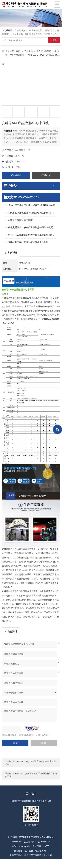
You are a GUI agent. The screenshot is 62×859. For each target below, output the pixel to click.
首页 (18, 51)
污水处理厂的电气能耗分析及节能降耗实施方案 (31, 205)
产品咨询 (16, 175)
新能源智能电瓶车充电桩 (20, 220)
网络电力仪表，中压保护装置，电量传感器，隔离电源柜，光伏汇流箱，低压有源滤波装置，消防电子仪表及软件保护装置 (30, 34)
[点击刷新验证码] (31, 728)
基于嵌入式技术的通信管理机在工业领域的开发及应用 (32, 235)
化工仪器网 (40, 851)
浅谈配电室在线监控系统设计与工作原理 (28, 242)
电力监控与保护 (43, 51)
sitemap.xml (24, 846)
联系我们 (46, 175)
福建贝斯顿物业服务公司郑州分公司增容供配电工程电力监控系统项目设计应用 (32, 227)
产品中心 (28, 51)
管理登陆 (18, 851)
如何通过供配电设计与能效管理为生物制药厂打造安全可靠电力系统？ (32, 212)
